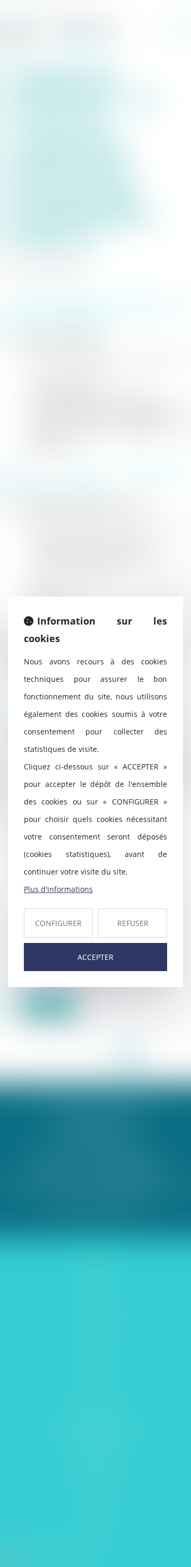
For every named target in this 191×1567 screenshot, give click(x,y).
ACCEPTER (95, 957)
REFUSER (133, 923)
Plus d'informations (58, 889)
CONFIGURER (58, 923)
